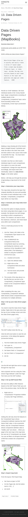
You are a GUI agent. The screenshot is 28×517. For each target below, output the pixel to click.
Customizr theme (22, 514)
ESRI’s (12, 54)
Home (2, 8)
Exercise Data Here (7, 44)
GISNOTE (10, 512)
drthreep (5, 23)
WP (8, 514)
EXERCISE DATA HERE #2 (9, 48)
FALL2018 (7, 8)
